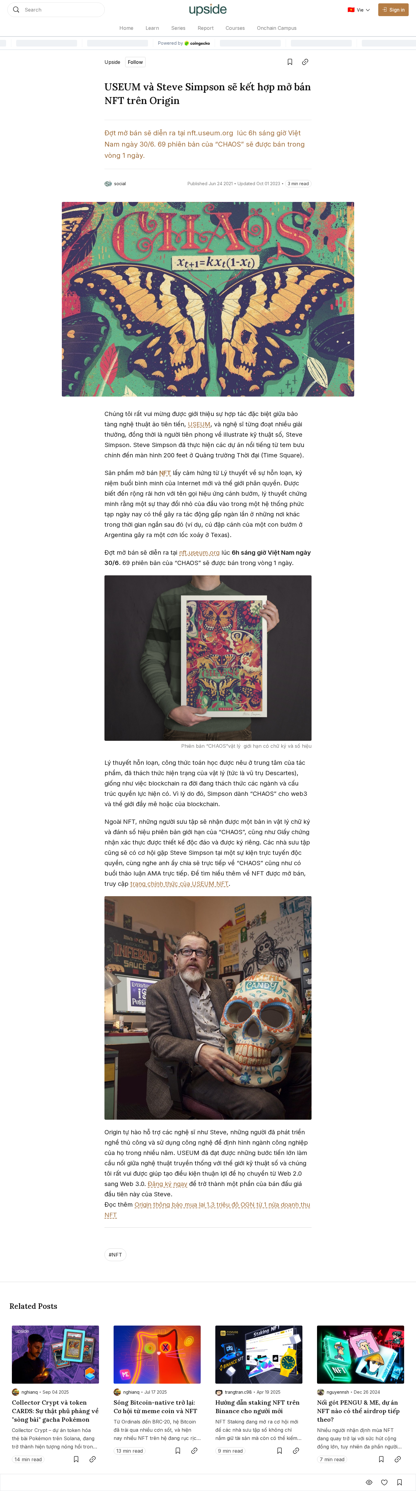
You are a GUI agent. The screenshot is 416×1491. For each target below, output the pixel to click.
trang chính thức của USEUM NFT (179, 883)
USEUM (199, 424)
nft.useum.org (199, 552)
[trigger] (56, 9)
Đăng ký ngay (167, 1184)
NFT (165, 473)
